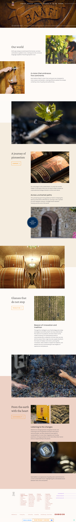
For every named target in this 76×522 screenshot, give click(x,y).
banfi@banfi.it (23, 500)
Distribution (31, 504)
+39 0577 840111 (24, 502)
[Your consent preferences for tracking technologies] (74, 520)
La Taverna (47, 502)
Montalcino (39, 495)
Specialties (39, 499)
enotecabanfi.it (61, 493)
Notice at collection (27, 520)
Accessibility (36, 514)
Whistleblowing (43, 514)
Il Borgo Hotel (48, 496)
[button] (12, 25)
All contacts (31, 506)
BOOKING (60, 3)
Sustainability (32, 496)
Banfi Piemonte (32, 498)
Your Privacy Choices (41, 520)
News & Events (32, 499)
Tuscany (38, 496)
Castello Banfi (48, 495)
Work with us (31, 503)
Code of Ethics (49, 514)
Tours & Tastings (48, 503)
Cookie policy (30, 514)
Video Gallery (31, 502)
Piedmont (39, 498)
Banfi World (31, 495)
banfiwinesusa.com (60, 497)
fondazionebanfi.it (60, 495)
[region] (38, 14)
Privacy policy (22, 514)
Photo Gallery (31, 500)
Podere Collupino (48, 498)
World (38, 500)
